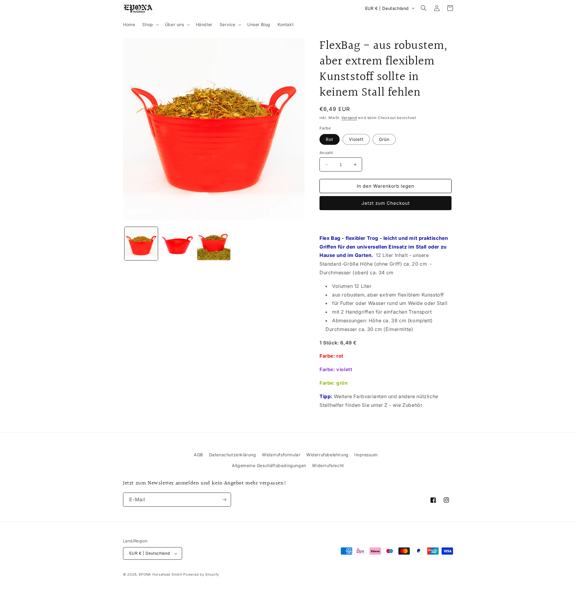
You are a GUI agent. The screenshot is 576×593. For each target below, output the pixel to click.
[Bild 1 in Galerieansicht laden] (141, 243)
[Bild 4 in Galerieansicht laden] (177, 243)
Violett (356, 139)
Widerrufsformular (281, 454)
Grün (384, 139)
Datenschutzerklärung (232, 454)
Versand (349, 117)
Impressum (365, 454)
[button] (150, 24)
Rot (329, 139)
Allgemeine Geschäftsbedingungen (269, 465)
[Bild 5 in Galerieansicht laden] (213, 243)
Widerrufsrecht (328, 465)
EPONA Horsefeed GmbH (160, 574)
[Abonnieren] (224, 500)
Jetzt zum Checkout (386, 203)
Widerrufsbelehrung (327, 454)
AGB (198, 454)
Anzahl (326, 152)
